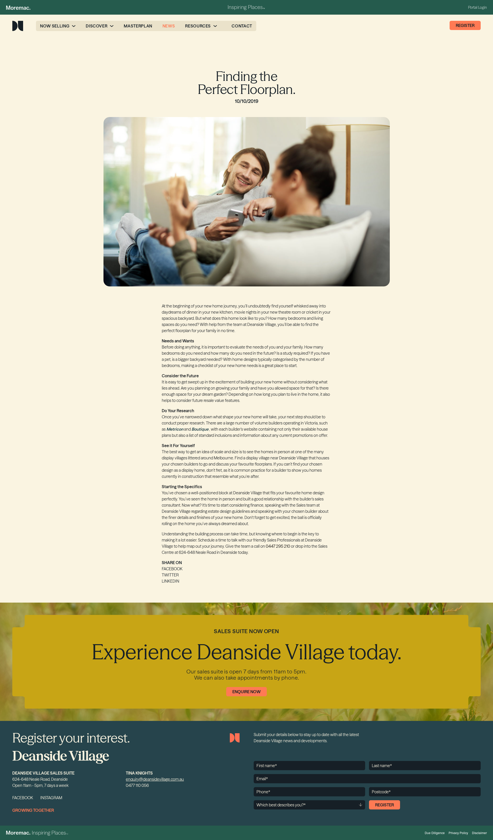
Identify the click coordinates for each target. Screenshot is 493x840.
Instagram (51, 797)
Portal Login (477, 7)
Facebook (172, 568)
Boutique (200, 429)
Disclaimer (479, 833)
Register (465, 25)
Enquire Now (246, 691)
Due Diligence (435, 833)
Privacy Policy (458, 833)
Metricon (174, 429)
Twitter (170, 574)
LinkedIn (170, 581)
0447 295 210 (278, 546)
